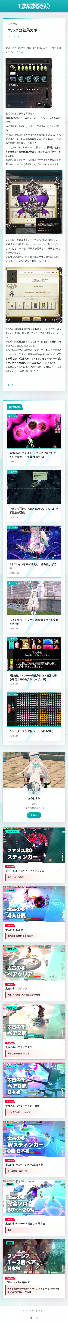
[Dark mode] (36, 1318)
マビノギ (15, 37)
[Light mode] (31, 1318)
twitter (34, 815)
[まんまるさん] (34, 6)
